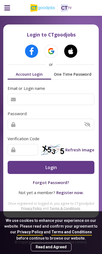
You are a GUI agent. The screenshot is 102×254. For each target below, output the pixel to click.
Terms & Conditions (65, 208)
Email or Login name (26, 88)
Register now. (70, 192)
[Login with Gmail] (51, 51)
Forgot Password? (51, 182)
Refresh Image (79, 149)
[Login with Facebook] (31, 51)
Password (17, 113)
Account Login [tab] (29, 74)
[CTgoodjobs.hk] (45, 8)
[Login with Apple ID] (70, 51)
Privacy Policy (30, 232)
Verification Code (23, 138)
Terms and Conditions (71, 232)
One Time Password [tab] (72, 74)
